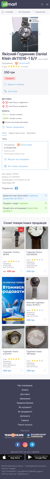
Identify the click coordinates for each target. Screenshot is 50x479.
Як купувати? (25, 407)
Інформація (25, 398)
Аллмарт (9, 12)
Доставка (25, 394)
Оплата (25, 390)
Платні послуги (25, 424)
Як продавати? (25, 411)
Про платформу (25, 385)
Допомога (25, 416)
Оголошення (24, 12)
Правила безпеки (25, 403)
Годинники (40, 12)
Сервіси (25, 420)
